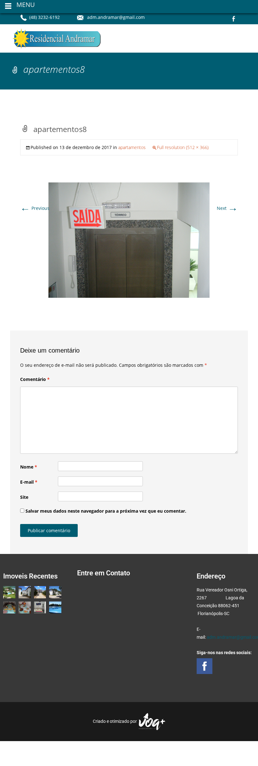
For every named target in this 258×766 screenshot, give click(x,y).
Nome (28, 467)
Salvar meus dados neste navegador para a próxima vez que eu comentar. (105, 511)
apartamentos (132, 147)
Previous (34, 208)
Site (24, 497)
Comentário (35, 379)
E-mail (28, 482)
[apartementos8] (129, 240)
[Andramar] (52, 36)
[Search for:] (239, 39)
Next (227, 208)
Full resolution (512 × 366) (183, 147)
